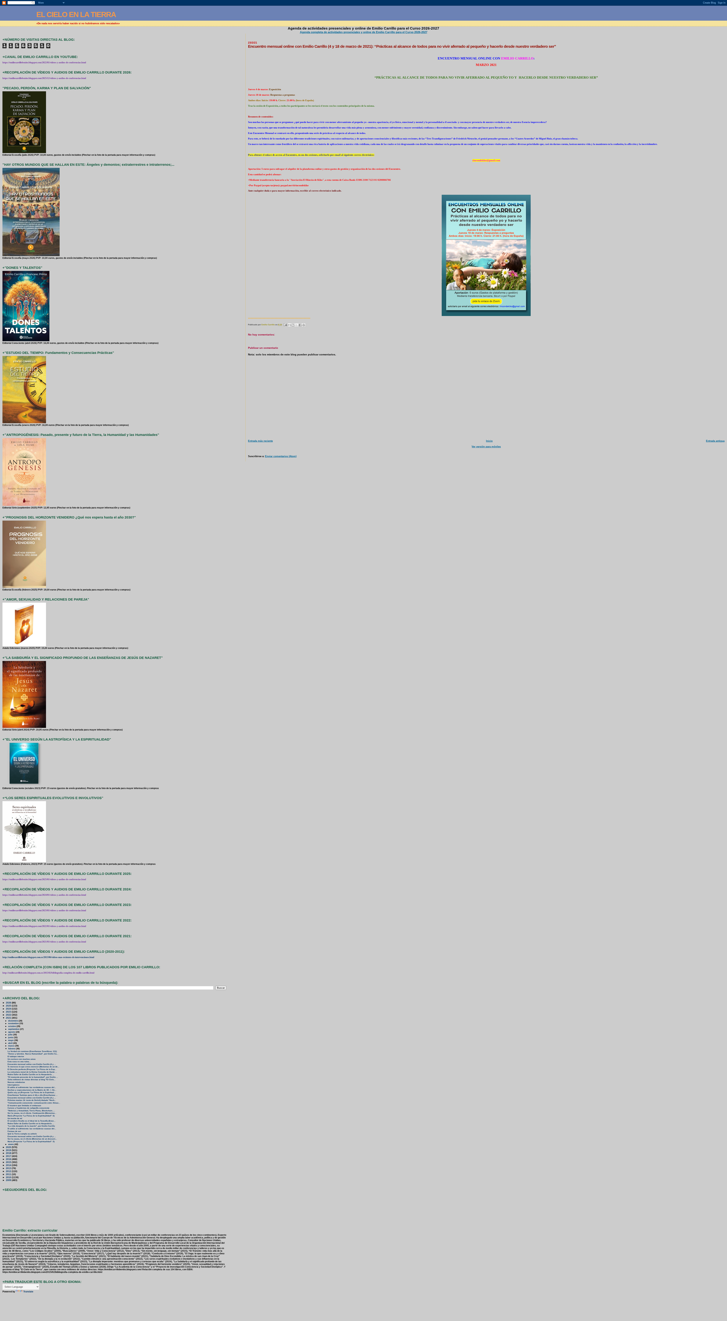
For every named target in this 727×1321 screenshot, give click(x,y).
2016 (9, 1159)
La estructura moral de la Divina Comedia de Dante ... (32, 1072)
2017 (9, 1156)
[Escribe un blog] (293, 325)
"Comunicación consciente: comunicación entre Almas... (34, 1103)
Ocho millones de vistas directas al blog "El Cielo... (31, 1080)
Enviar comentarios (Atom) (280, 456)
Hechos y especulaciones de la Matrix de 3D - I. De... (32, 1090)
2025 (9, 1005)
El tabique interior (16, 1056)
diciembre (13, 1021)
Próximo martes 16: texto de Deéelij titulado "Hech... (32, 1100)
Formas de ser (14, 1131)
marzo (11, 1046)
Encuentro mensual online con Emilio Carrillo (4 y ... (32, 1064)
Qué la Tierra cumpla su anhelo (22, 1134)
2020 (9, 1147)
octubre (12, 1026)
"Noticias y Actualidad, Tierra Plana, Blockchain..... (31, 1111)
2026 (9, 1002)
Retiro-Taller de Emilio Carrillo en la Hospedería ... (31, 1074)
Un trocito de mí (15, 1118)
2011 (9, 1174)
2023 (9, 1011)
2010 (9, 1177)
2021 (9, 1018)
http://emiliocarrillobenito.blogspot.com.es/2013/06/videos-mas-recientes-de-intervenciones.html (48, 957)
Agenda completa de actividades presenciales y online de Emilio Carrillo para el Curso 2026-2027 (363, 32)
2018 (9, 1153)
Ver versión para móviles (486, 446)
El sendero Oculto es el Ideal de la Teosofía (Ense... (31, 1121)
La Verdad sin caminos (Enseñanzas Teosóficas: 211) (32, 1051)
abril (10, 1043)
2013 (9, 1168)
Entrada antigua (715, 441)
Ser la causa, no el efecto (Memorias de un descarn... (32, 1139)
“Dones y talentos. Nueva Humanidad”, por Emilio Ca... (33, 1054)
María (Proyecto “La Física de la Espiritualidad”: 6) (31, 1116)
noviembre (13, 1023)
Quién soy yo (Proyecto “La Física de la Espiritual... (32, 1092)
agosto (12, 1032)
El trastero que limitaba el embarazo (24, 1105)
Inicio (489, 441)
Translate (28, 1291)
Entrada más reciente (260, 441)
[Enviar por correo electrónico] (289, 325)
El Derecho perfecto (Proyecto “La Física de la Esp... (32, 1069)
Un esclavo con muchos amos (22, 1059)
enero (11, 1144)
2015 (9, 1162)
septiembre (14, 1029)
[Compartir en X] (296, 325)
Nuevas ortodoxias (16, 1082)
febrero (12, 1048)
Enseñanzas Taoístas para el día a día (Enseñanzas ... (33, 1095)
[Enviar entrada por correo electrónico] (285, 325)
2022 (9, 1015)
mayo (11, 1040)
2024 (9, 1008)
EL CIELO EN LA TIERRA (76, 14)
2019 (9, 1150)
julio (10, 1034)
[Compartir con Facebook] (300, 325)
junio (11, 1037)
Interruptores (14, 1085)
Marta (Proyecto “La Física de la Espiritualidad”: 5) (31, 1141)
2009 (9, 1180)
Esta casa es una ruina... (19, 1062)
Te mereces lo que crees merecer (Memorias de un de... (33, 1067)
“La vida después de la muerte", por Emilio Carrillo (31, 1126)
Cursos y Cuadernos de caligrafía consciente (28, 1108)
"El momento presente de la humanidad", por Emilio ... (33, 1077)
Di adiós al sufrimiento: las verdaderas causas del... (32, 1087)
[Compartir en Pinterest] (304, 325)
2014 (9, 1165)
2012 (9, 1171)
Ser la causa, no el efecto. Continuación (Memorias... (32, 1113)
